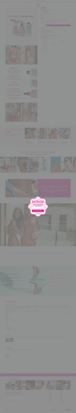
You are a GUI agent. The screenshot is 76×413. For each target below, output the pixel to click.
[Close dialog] (51, 192)
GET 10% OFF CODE (38, 210)
